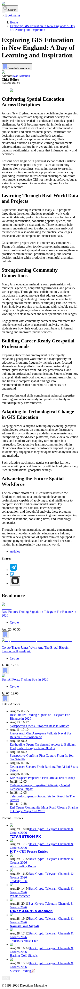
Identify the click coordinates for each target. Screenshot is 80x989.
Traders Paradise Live (24, 940)
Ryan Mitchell (21, 76)
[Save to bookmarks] (5, 634)
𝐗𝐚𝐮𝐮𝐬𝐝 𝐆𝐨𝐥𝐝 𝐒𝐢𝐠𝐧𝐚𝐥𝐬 (24, 926)
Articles (15, 551)
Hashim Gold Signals (24, 955)
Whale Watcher (20, 896)
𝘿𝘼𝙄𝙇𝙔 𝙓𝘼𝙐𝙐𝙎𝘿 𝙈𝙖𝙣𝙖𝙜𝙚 (31, 911)
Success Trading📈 (22, 971)
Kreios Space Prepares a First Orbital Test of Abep (42, 778)
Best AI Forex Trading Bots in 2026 (25, 679)
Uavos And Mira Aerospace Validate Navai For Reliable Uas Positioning (40, 735)
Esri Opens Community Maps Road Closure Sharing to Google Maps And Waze (44, 809)
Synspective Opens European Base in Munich (39, 726)
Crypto (14, 622)
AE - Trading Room (23, 866)
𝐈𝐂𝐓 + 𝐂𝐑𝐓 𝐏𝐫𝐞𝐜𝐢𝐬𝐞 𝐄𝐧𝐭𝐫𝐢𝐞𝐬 (29, 851)
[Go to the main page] (6, 3)
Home (14, 22)
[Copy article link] (15, 580)
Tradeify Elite (18, 881)
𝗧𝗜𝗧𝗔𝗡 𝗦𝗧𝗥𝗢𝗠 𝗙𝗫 (25, 836)
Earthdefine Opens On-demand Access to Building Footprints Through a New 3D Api (42, 746)
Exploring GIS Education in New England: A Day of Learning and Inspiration (42, 27)
